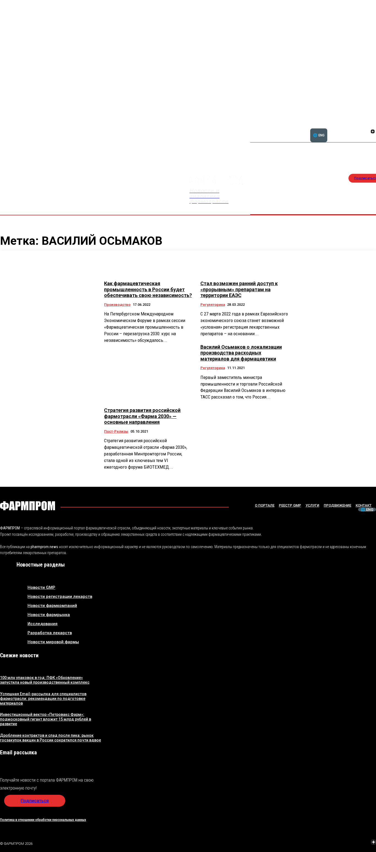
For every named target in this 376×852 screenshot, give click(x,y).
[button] (346, 128)
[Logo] (27, 505)
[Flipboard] (366, 125)
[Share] (372, 125)
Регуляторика (212, 305)
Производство (117, 305)
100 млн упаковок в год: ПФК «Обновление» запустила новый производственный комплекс (44, 680)
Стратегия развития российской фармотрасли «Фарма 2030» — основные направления (142, 416)
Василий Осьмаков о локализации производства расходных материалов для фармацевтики (241, 353)
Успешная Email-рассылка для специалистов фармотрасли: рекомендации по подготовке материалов (43, 698)
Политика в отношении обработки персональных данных (43, 820)
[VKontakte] (366, 132)
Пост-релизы (116, 431)
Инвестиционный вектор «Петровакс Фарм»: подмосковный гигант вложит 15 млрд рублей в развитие (45, 719)
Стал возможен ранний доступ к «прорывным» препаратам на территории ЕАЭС (239, 289)
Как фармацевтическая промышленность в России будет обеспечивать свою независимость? (148, 289)
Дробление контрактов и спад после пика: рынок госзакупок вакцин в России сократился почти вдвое (50, 737)
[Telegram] (347, 842)
